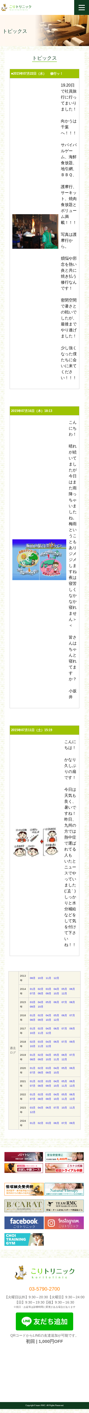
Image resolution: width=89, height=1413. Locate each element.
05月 (64, 989)
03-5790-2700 (44, 1289)
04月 (56, 989)
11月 (48, 978)
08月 (32, 978)
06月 (72, 989)
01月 (32, 989)
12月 (56, 978)
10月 (40, 978)
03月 (48, 989)
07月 (32, 993)
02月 (40, 989)
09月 (48, 993)
